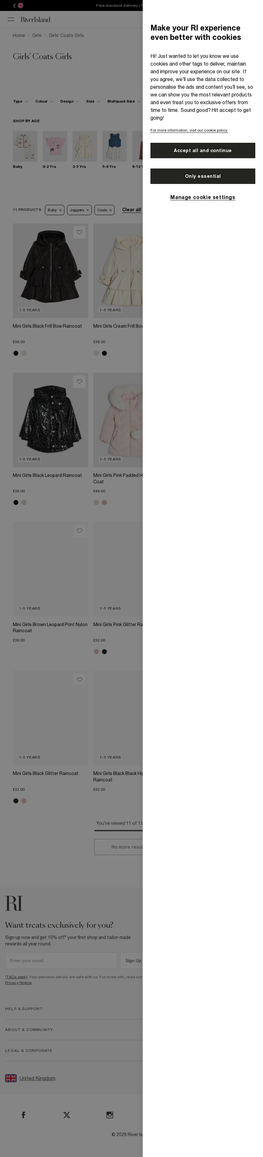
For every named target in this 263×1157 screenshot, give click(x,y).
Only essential (203, 176)
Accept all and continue (203, 150)
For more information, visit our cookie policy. (189, 130)
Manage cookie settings (202, 197)
